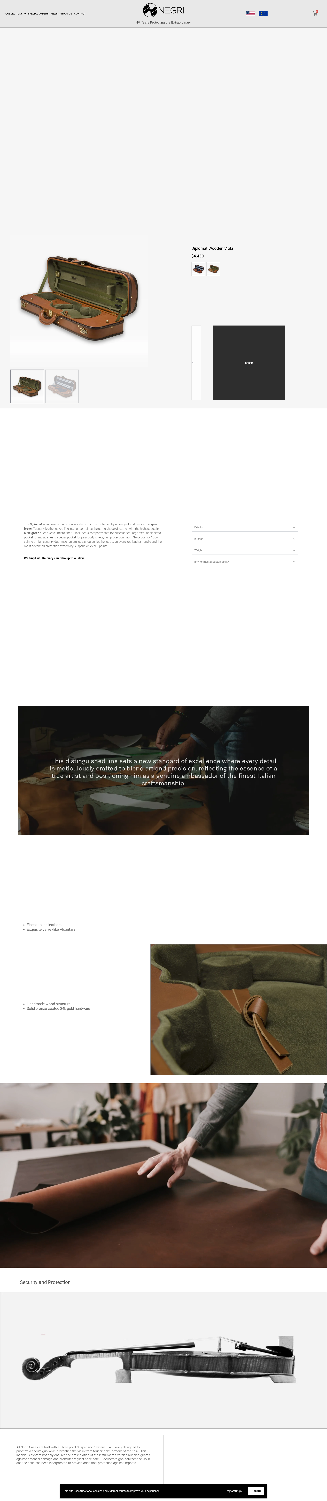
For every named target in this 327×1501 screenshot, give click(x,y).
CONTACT (80, 13)
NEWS (54, 13)
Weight (198, 550)
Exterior (198, 527)
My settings (234, 1491)
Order (249, 363)
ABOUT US (66, 13)
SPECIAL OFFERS (38, 13)
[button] (245, 528)
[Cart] (315, 13)
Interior (198, 538)
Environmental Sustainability (211, 561)
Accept (256, 1490)
